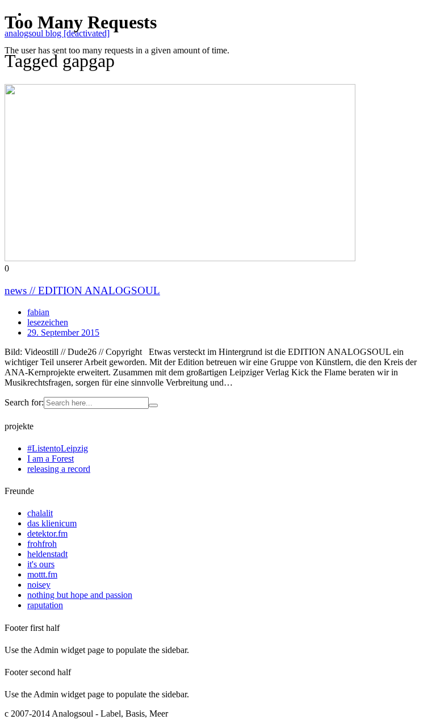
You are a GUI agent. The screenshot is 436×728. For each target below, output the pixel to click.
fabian (38, 312)
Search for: (24, 402)
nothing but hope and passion (79, 595)
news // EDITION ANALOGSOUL (82, 290)
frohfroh (42, 544)
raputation (45, 605)
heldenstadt (47, 554)
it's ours (40, 564)
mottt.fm (42, 574)
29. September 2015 (63, 332)
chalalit (40, 513)
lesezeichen (47, 322)
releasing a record (58, 469)
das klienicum (52, 523)
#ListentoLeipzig (57, 448)
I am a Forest (50, 458)
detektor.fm (47, 533)
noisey (39, 584)
